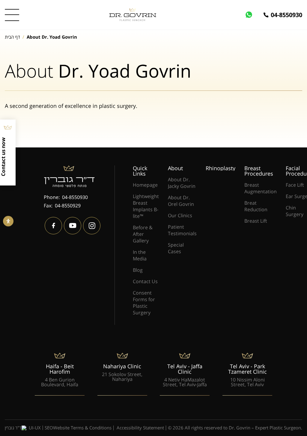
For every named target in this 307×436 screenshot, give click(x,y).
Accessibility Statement (140, 428)
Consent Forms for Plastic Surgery (144, 302)
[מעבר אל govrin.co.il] (132, 15)
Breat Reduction (255, 206)
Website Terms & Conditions (82, 428)
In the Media (140, 255)
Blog (138, 270)
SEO (49, 428)
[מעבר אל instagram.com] (91, 225)
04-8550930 (286, 15)
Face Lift (295, 185)
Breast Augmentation (260, 188)
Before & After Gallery (143, 234)
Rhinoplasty (220, 168)
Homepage (145, 185)
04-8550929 (68, 205)
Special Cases (176, 248)
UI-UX (35, 428)
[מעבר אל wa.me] (254, 15)
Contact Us (145, 281)
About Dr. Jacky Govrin (181, 182)
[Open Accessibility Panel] (8, 221)
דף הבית (12, 37)
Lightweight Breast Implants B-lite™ (146, 206)
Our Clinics (180, 215)
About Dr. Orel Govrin (181, 200)
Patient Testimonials (182, 230)
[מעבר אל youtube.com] (72, 225)
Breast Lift (255, 221)
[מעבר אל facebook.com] (53, 225)
